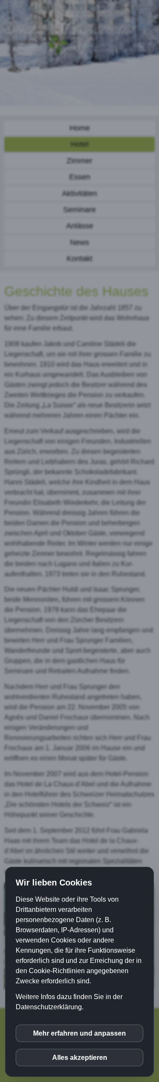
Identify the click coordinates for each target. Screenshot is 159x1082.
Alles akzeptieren (79, 1057)
